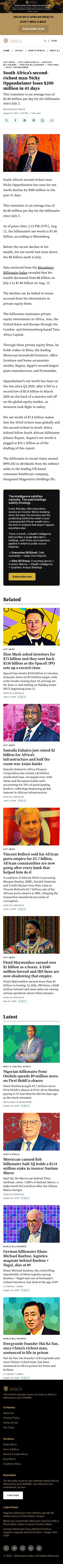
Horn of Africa (11, 1449)
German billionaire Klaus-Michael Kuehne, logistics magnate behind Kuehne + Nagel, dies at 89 (26, 1258)
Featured (53, 65)
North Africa (36, 50)
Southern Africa (28, 62)
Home (6, 50)
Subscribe (13, 1495)
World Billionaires (14, 1246)
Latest (19, 50)
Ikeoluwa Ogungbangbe (17, 1102)
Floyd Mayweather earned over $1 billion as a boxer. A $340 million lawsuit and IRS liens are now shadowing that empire (31, 969)
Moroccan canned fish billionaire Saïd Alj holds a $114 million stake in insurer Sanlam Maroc (30, 1166)
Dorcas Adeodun (13, 693)
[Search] (45, 41)
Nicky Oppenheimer (17, 67)
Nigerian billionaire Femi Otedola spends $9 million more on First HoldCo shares (30, 1076)
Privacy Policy (11, 1418)
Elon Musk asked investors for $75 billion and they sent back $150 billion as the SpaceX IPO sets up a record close (29, 660)
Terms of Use (10, 1422)
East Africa (9, 1459)
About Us (8, 1413)
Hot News (9, 62)
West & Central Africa (17, 1066)
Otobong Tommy (13, 1286)
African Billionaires (32, 65)
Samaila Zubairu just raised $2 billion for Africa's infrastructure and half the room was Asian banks (29, 756)
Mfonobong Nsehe (14, 109)
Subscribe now (33, 28)
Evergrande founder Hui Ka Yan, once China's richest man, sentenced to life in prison (31, 1348)
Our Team (8, 1427)
